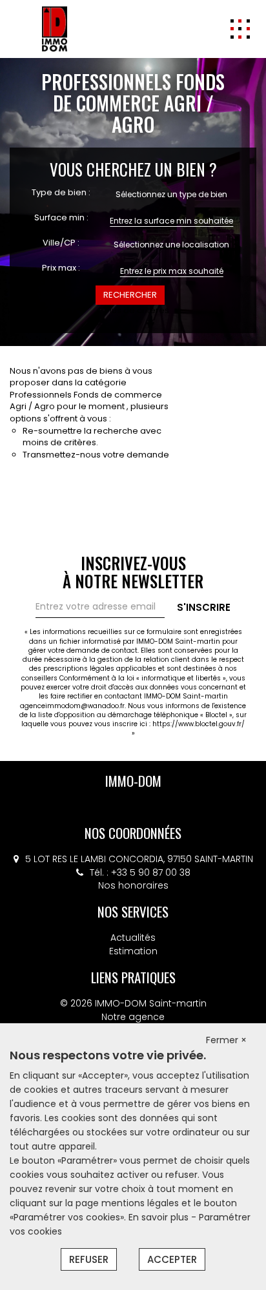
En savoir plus (159, 1217)
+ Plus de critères (133, 310)
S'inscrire (203, 607)
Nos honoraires (133, 885)
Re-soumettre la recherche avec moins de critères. (92, 437)
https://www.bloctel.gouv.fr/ (198, 724)
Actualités (133, 937)
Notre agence (133, 1016)
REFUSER (88, 1259)
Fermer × (226, 1040)
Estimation (133, 951)
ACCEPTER (172, 1259)
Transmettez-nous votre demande (96, 454)
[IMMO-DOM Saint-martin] (54, 28)
